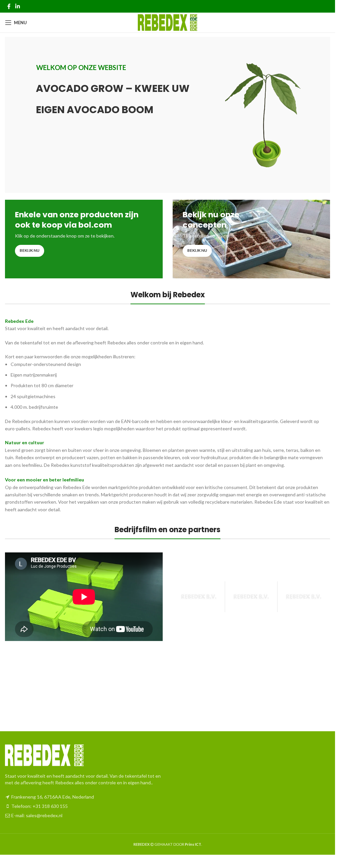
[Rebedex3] (251, 596)
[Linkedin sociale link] (17, 6)
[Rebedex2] (304, 596)
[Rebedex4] (199, 596)
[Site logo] (167, 22)
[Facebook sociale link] (9, 6)
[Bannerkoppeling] (84, 239)
